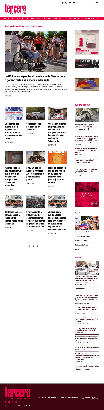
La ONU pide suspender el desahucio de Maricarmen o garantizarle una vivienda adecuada (35, 78)
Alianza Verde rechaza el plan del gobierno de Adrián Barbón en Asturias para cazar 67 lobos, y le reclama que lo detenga (86, 139)
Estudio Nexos (30, 406)
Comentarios (73, 397)
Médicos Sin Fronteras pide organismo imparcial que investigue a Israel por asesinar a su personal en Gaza (87, 126)
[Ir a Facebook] (62, 2)
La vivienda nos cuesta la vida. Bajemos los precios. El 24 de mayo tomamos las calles (13, 131)
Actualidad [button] (17, 18)
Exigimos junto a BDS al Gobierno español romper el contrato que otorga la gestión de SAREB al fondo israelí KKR (35, 219)
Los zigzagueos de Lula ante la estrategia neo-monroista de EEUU (86, 309)
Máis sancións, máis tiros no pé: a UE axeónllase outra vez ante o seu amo (87, 338)
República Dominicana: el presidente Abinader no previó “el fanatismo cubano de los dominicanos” (87, 356)
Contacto (42, 397)
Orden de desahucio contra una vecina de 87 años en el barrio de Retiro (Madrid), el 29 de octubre (57, 175)
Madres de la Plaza (81, 245)
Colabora (52, 397)
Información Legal (85, 397)
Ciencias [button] (57, 18)
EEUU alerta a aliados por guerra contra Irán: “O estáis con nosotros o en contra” (86, 160)
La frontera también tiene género (87, 347)
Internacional (34, 18)
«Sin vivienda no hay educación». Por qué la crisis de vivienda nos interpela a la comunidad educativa (14, 176)
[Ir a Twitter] (66, 2)
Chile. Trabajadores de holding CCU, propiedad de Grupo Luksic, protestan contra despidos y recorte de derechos (86, 279)
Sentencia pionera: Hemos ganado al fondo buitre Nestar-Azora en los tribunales (14, 217)
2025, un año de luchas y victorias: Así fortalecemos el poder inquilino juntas (35, 173)
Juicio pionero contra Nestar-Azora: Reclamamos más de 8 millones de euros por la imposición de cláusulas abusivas (57, 220)
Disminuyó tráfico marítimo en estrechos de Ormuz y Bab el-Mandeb (86, 150)
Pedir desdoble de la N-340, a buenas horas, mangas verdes (85, 329)
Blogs (68, 18)
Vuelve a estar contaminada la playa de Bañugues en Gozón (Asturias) (86, 171)
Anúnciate (61, 397)
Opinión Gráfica (92, 18)
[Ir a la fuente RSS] (74, 2)
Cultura (47, 18)
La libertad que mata (82, 236)
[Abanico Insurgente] (87, 87)
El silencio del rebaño (82, 232)
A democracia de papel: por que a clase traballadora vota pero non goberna (87, 319)
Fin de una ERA (80, 288)
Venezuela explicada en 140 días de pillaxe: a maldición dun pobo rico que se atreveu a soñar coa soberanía (86, 298)
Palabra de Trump (81, 240)
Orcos (77, 249)
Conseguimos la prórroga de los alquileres (33, 126)
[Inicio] (15, 9)
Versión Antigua (95, 397)
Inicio (7, 18)
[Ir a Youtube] (70, 2)
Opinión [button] (77, 18)
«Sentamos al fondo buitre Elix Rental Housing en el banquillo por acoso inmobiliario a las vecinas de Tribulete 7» (57, 132)
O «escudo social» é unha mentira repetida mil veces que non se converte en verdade (87, 368)
